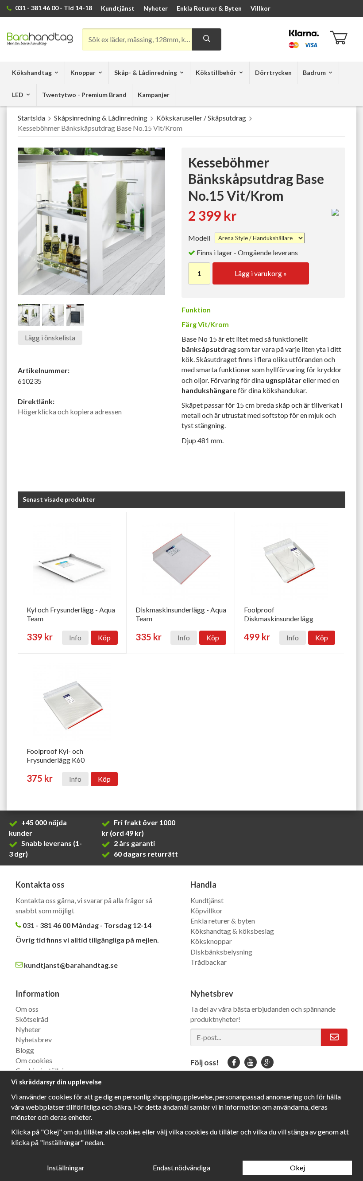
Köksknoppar (211, 941)
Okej (297, 1167)
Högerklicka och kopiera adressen (70, 411)
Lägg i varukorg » (261, 273)
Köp (104, 637)
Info (75, 637)
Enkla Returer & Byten (209, 8)
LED (17, 94)
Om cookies (33, 1060)
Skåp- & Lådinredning (145, 72)
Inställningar (66, 1167)
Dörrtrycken (273, 72)
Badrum (314, 72)
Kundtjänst (118, 8)
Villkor (260, 8)
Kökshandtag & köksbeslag (232, 931)
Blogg (24, 1050)
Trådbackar (208, 962)
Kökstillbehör (216, 72)
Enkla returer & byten (222, 920)
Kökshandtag (32, 72)
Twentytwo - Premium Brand (84, 94)
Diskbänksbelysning (221, 951)
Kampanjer (154, 94)
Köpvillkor (206, 910)
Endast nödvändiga (181, 1167)
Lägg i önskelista (50, 337)
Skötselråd (31, 1019)
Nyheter (155, 8)
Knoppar (83, 72)
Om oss (27, 1009)
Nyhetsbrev (33, 1039)
